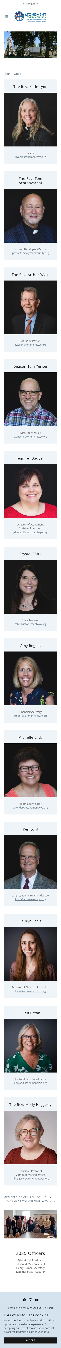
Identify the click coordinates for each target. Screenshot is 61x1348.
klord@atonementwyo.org (30, 899)
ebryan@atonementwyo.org (30, 1083)
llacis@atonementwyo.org (30, 991)
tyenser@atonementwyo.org (30, 436)
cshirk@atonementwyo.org (30, 624)
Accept (30, 1340)
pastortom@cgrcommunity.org (30, 253)
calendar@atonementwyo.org (30, 807)
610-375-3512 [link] (30, 4)
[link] (30, 16)
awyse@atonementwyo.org (30, 344)
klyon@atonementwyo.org (30, 157)
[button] (8, 16)
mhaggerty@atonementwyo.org (30, 1178)
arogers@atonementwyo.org (31, 715)
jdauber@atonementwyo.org (31, 532)
